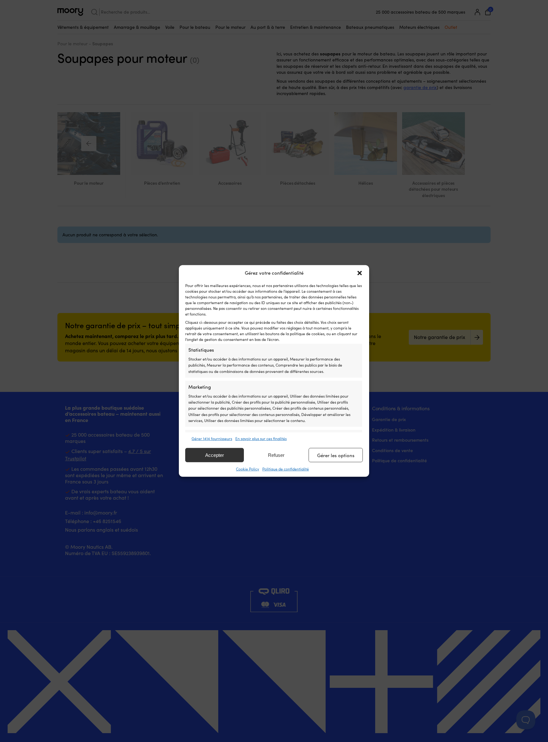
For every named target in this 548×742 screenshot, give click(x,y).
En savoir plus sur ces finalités (261, 438)
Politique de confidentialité (285, 468)
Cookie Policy (247, 468)
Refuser (276, 455)
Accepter (214, 455)
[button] (359, 273)
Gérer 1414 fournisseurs (212, 438)
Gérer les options (336, 455)
